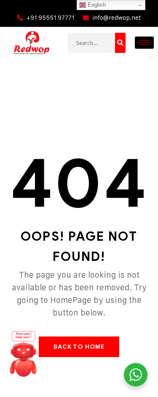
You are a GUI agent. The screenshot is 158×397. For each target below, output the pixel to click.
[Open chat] (23, 356)
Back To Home (79, 346)
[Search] (120, 43)
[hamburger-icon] (144, 43)
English (96, 5)
